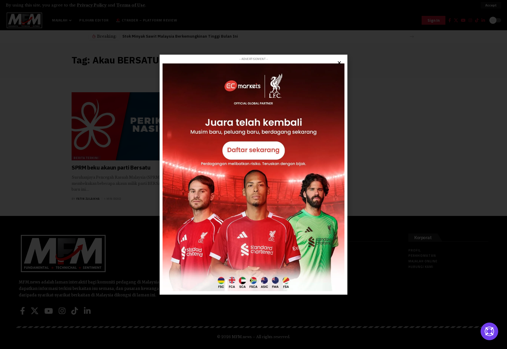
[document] (253, 174)
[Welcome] (489, 331)
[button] (339, 63)
